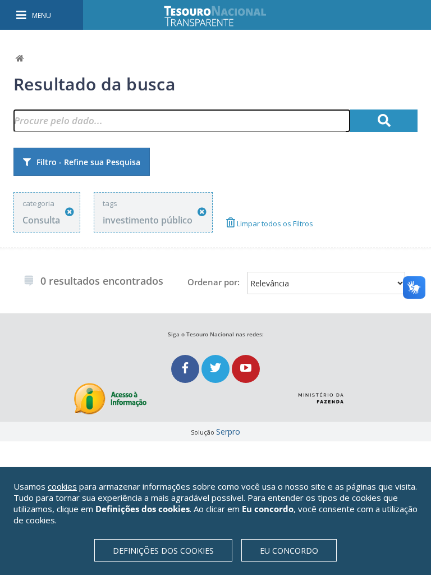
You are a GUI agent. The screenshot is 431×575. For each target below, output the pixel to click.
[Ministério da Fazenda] (320, 393)
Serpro (228, 431)
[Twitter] (216, 368)
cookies (62, 486)
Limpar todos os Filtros (274, 223)
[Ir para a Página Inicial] (223, 16)
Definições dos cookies (163, 550)
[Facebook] (186, 368)
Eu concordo (289, 550)
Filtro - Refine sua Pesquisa (88, 162)
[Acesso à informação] (110, 399)
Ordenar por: (213, 282)
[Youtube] (246, 368)
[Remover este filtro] (69, 212)
